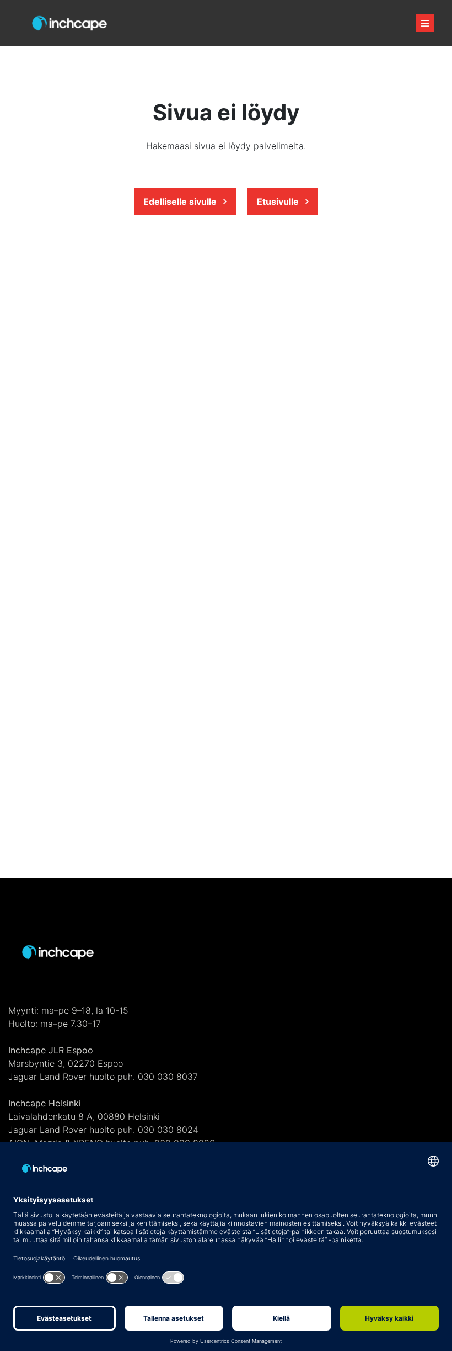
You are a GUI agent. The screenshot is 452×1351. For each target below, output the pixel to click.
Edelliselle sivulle (181, 201)
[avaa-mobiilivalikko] (425, 23)
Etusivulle (279, 201)
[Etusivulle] (69, 23)
